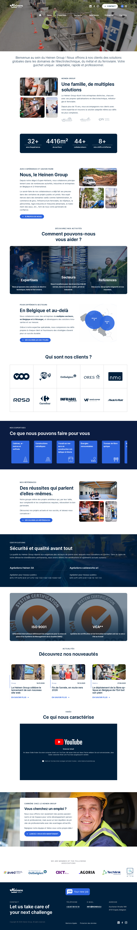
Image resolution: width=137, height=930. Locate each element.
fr (126, 6)
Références (94, 15)
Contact (111, 6)
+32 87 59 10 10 (72, 922)
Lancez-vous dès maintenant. (44, 849)
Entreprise (109, 15)
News (49, 15)
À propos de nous (33, 231)
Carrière (122, 15)
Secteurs (78, 15)
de (122, 6)
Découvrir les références (37, 535)
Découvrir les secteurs (36, 355)
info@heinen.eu (94, 922)
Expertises (62, 15)
